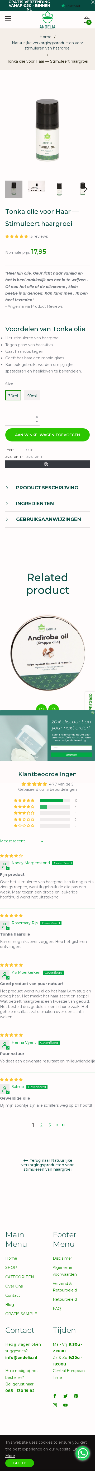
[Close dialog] (93, 712)
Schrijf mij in (71, 755)
